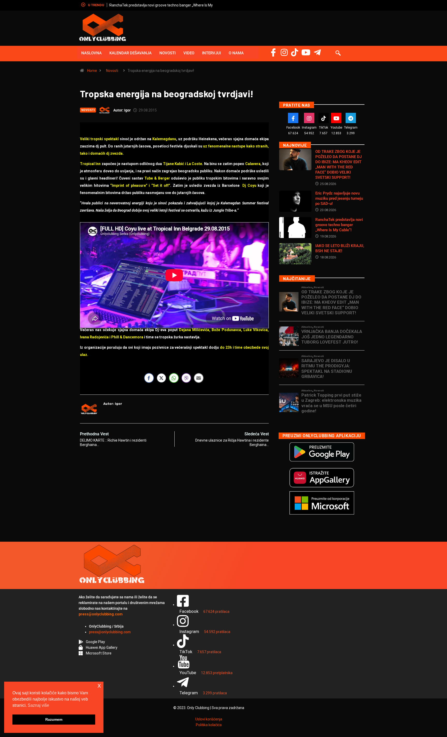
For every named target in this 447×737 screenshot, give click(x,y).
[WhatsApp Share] (174, 378)
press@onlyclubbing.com (110, 632)
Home (92, 71)
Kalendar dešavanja (130, 53)
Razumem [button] (53, 719)
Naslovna (91, 53)
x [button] (99, 685)
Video (188, 53)
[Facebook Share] (149, 378)
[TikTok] (323, 118)
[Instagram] (284, 52)
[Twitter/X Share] (161, 378)
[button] (338, 53)
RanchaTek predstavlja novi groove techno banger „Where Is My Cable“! (167, 5)
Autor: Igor (122, 110)
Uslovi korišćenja (208, 719)
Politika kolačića (209, 725)
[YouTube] (305, 52)
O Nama (236, 53)
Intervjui (211, 53)
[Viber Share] (186, 378)
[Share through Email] (199, 378)
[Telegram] (317, 52)
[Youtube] (336, 118)
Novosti (167, 53)
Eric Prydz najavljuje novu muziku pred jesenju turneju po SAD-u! (339, 198)
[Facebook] (273, 52)
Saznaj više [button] (38, 705)
